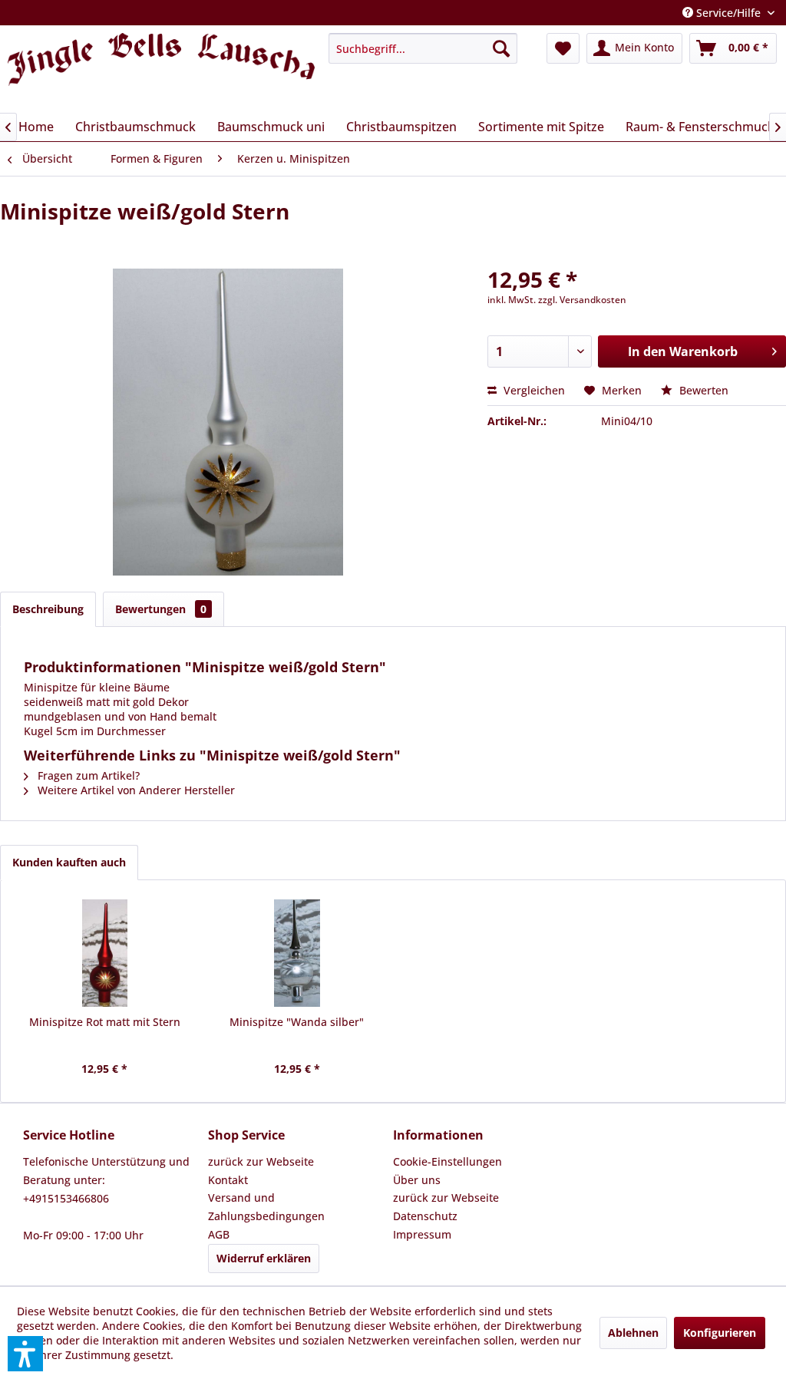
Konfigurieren (719, 1332)
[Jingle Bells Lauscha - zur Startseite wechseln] (161, 68)
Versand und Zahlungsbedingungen (266, 1206)
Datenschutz (425, 1216)
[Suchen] (501, 48)
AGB (219, 1234)
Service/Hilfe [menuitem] (728, 12)
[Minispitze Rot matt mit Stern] (105, 953)
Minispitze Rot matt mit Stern (104, 1021)
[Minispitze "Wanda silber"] (297, 953)
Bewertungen (160, 609)
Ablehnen (633, 1332)
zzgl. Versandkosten (582, 299)
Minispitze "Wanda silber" (297, 1021)
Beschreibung (48, 609)
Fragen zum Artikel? (87, 775)
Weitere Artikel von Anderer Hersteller (135, 790)
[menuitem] (423, 48)
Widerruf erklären (263, 1258)
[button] (25, 1353)
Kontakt (228, 1180)
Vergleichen (532, 390)
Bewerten (702, 390)
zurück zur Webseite (261, 1161)
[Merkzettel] (563, 48)
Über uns (417, 1180)
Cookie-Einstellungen (447, 1161)
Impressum (422, 1234)
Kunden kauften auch (69, 862)
